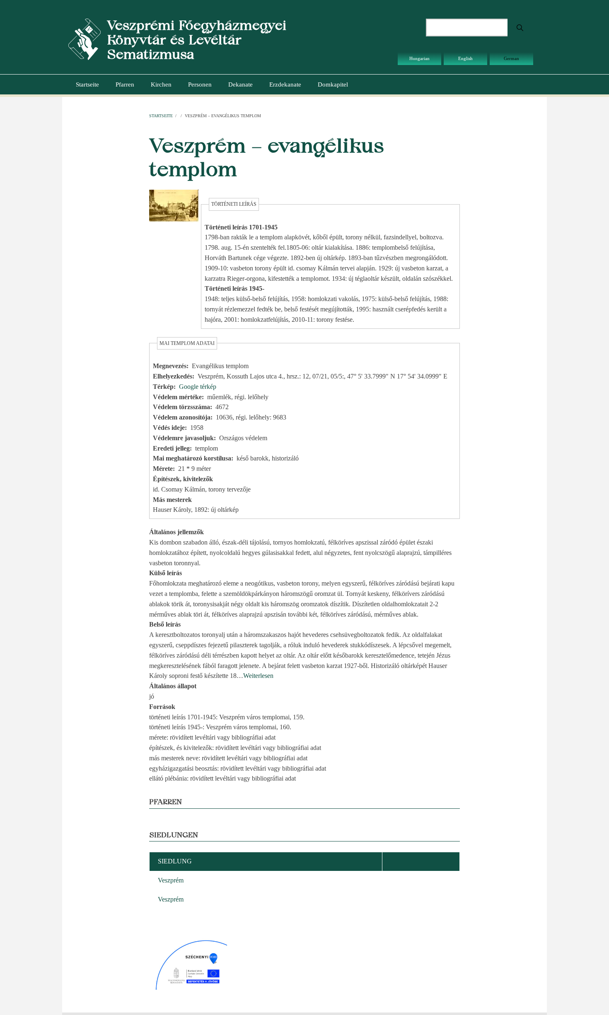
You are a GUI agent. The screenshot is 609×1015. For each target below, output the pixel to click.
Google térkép (197, 386)
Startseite (87, 84)
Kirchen (161, 84)
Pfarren (125, 84)
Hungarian (419, 58)
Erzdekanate (285, 84)
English (465, 58)
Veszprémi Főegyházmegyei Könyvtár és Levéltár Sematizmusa (196, 39)
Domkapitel (333, 84)
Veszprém (171, 880)
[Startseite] (84, 38)
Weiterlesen (258, 675)
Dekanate (240, 84)
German (511, 58)
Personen (200, 84)
